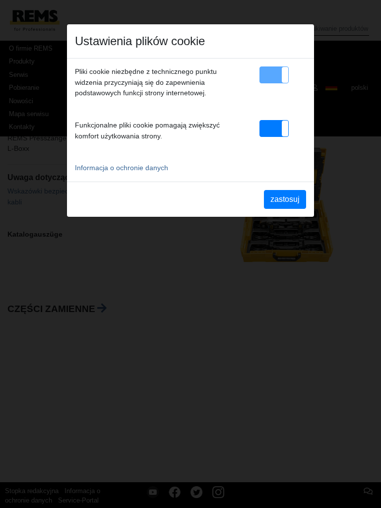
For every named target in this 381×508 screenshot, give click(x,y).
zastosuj (285, 199)
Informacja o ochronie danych (121, 168)
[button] (274, 74)
